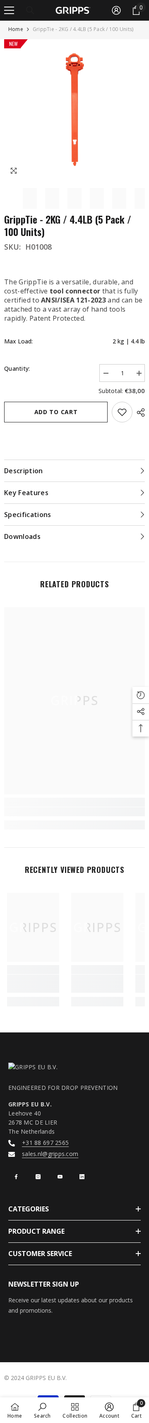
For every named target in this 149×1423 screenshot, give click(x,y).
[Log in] (116, 10)
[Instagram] (38, 1177)
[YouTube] (60, 1177)
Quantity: (17, 368)
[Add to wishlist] (122, 412)
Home (15, 29)
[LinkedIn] (82, 1177)
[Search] (30, 10)
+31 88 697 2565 (45, 1143)
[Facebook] (16, 1177)
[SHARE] (138, 412)
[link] (74, 811)
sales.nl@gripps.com (50, 1154)
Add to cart (56, 412)
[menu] (9, 10)
